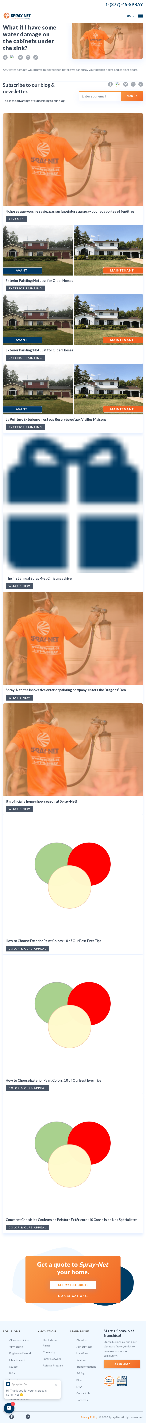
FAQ (79, 1386)
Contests (82, 1399)
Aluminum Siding (19, 1340)
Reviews (81, 1360)
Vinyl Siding (16, 1346)
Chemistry (49, 1352)
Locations (82, 1353)
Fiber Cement (17, 1360)
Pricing (80, 1373)
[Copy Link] (35, 57)
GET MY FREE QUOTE (73, 1285)
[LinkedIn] (12, 57)
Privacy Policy (89, 1417)
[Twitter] (20, 57)
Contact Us (83, 1393)
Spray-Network (52, 1358)
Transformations (86, 1366)
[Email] (28, 57)
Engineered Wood (20, 1353)
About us (81, 1340)
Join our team (84, 1346)
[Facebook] (5, 57)
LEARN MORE (122, 1364)
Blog (79, 1379)
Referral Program (53, 1365)
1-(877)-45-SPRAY (124, 4)
